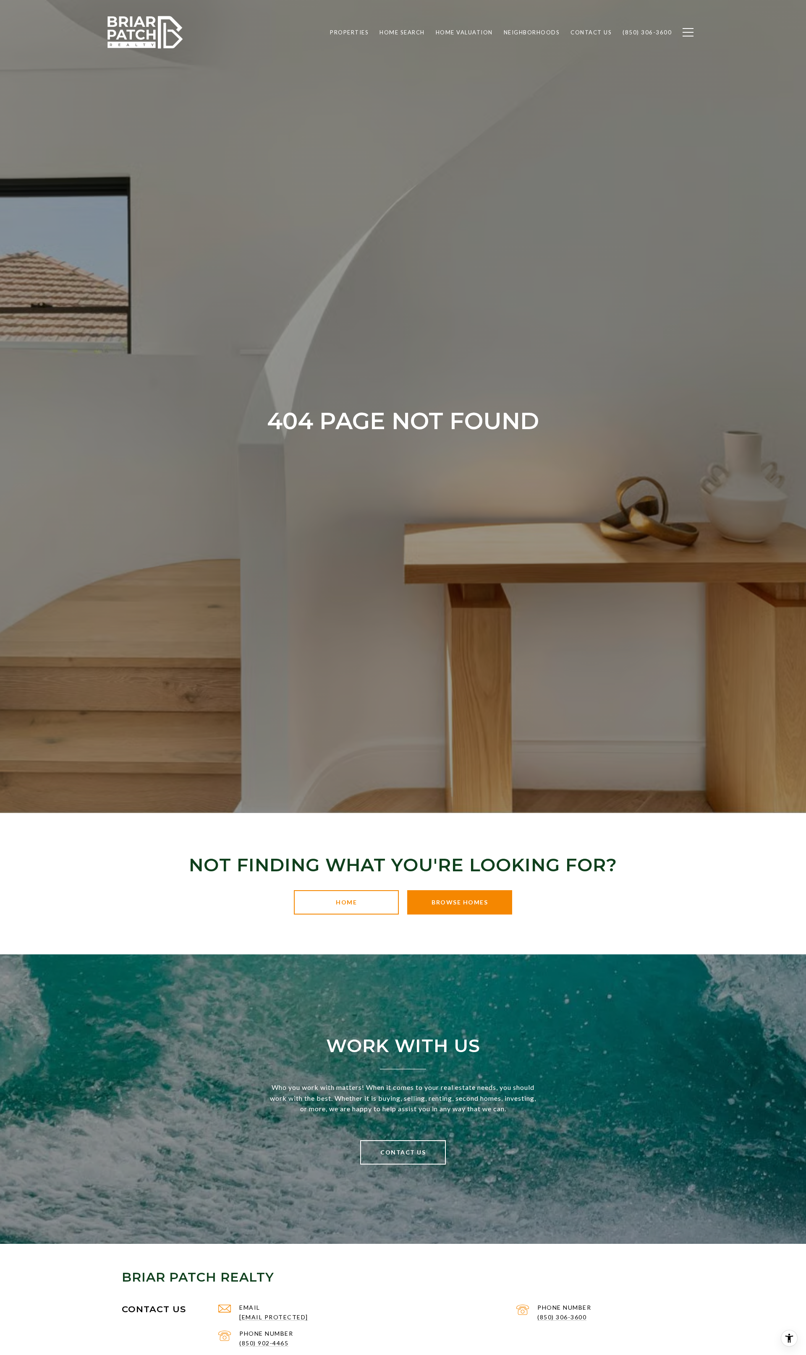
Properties (349, 32)
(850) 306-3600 (561, 1317)
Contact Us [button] (403, 1152)
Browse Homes (460, 902)
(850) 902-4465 (263, 1343)
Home (346, 902)
